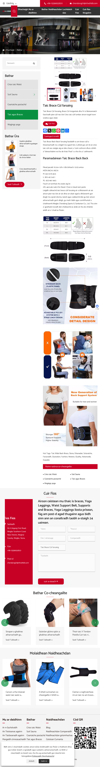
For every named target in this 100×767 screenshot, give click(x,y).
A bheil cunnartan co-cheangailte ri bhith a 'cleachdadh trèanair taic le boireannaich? (49, 694)
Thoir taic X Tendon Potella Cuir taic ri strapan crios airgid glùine (81, 633)
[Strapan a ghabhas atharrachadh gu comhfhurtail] (17, 613)
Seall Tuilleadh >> (12, 640)
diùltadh (31, 761)
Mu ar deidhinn (33, 11)
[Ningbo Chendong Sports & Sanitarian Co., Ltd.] (6, 11)
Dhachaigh (23, 9)
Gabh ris (44, 761)
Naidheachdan (55, 9)
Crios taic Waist (15, 84)
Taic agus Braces (31, 50)
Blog (48, 727)
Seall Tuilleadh (14, 184)
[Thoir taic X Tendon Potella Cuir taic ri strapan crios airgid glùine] (83, 613)
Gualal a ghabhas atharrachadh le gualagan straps (28, 143)
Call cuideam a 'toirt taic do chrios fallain (28, 156)
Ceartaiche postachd (17, 104)
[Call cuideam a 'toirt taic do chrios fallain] (11, 160)
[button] (5, 622)
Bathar (45, 9)
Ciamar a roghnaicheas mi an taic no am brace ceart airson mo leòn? (82, 694)
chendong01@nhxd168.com (85, 3)
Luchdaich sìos (67, 11)
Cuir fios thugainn (87, 11)
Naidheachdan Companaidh (59, 731)
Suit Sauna (12, 94)
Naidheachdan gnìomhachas (59, 735)
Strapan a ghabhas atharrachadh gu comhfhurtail (14, 633)
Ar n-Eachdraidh (9, 727)
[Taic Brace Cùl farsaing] (54, 94)
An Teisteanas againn (12, 731)
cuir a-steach (51, 581)
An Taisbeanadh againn (13, 735)
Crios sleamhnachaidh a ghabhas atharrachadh (28, 170)
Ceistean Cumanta (54, 739)
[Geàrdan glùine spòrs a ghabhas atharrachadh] (50, 613)
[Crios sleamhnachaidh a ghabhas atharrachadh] (11, 174)
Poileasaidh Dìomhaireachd (43, 756)
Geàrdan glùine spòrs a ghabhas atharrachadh (49, 633)
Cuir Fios (77, 11)
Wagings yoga (14, 124)
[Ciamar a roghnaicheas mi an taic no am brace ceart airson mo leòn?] (83, 673)
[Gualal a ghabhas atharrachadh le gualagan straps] (11, 146)
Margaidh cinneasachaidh (14, 739)
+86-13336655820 (55, 3)
